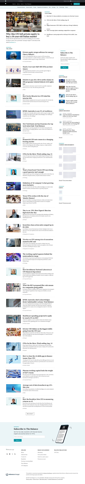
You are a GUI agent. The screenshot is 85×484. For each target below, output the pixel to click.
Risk (50, 7)
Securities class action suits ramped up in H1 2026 (38, 226)
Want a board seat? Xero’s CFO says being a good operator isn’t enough (38, 171)
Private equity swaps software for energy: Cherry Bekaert (38, 53)
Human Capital (29, 7)
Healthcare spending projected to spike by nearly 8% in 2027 (37, 317)
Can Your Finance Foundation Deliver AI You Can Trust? (71, 115)
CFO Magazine (24, 465)
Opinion (14, 4)
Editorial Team (24, 454)
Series (66, 7)
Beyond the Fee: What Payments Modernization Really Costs (70, 131)
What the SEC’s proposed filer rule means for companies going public (38, 286)
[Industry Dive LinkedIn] (7, 454)
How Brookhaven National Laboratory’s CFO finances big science (37, 271)
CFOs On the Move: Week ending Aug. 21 (37, 154)
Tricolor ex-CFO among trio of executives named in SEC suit (38, 240)
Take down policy (43, 479)
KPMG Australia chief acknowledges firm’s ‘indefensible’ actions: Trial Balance (38, 301)
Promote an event (67, 203)
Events (22, 4)
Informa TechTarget (47, 473)
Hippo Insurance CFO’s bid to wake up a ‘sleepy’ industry (62, 25)
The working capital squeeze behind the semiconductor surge (37, 255)
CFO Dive (20, 1)
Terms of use (36, 479)
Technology (61, 7)
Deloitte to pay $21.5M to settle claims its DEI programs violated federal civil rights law (38, 82)
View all (60, 137)
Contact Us (23, 456)
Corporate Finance (21, 7)
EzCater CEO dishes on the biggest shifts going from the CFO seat (37, 330)
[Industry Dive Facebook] (9, 454)
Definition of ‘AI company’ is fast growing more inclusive (38, 184)
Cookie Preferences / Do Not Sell (55, 479)
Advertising (40, 452)
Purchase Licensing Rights (27, 461)
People (34, 7)
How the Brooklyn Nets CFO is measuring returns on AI (38, 400)
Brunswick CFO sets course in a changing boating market (38, 140)
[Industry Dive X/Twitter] (12, 454)
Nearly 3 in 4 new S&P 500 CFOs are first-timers (38, 68)
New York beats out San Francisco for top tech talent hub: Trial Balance (38, 125)
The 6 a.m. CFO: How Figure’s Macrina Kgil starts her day (37, 211)
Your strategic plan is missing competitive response (61, 30)
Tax (57, 7)
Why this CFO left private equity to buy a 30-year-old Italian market (23, 35)
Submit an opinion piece (43, 456)
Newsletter (23, 459)
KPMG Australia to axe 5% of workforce (37, 111)
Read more (12, 42)
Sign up (77, 3)
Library (18, 4)
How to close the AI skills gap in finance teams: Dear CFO (37, 357)
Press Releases (28, 4)
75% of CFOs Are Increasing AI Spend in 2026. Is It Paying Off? (71, 123)
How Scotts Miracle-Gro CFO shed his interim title (36, 97)
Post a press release (67, 180)
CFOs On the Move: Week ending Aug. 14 (37, 343)
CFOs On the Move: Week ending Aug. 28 (58, 20)
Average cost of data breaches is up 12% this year (37, 386)
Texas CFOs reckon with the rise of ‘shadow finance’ (35, 197)
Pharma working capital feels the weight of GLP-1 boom (38, 371)
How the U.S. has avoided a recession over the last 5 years (63, 16)
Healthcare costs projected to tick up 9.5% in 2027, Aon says (62, 35)
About (22, 452)
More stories (29, 413)
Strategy (53, 7)
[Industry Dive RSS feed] (15, 454)
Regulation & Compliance (42, 7)
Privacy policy (29, 479)
